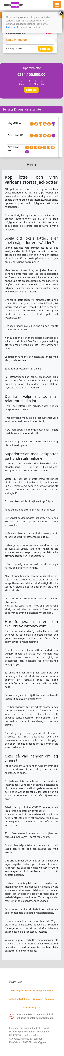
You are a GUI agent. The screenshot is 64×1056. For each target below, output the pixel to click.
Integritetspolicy (44, 990)
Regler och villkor (25, 990)
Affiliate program (31, 1007)
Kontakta (49, 999)
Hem (13, 990)
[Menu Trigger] (57, 4)
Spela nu (45, 48)
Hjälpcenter (37, 999)
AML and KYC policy (19, 999)
